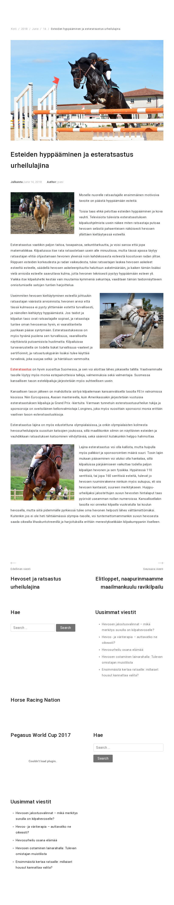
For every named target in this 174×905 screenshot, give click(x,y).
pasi (60, 182)
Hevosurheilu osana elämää (122, 650)
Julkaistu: (17, 182)
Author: (52, 182)
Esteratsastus (21, 369)
